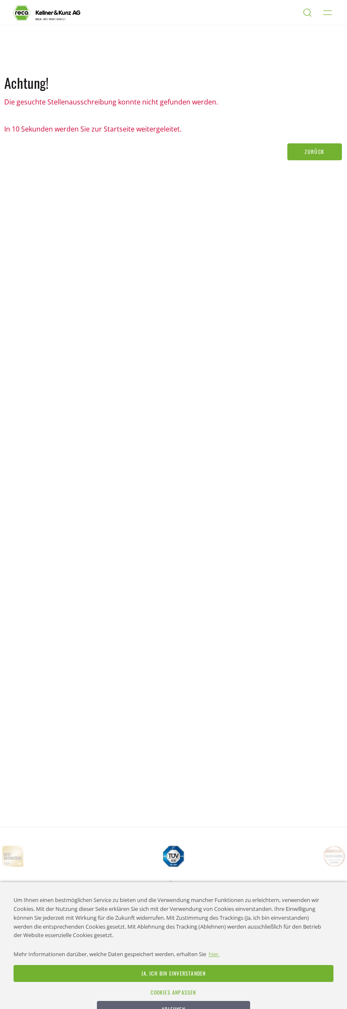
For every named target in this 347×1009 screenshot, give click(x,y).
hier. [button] (214, 954)
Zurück (315, 151)
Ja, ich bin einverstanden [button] (173, 973)
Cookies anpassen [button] (173, 992)
